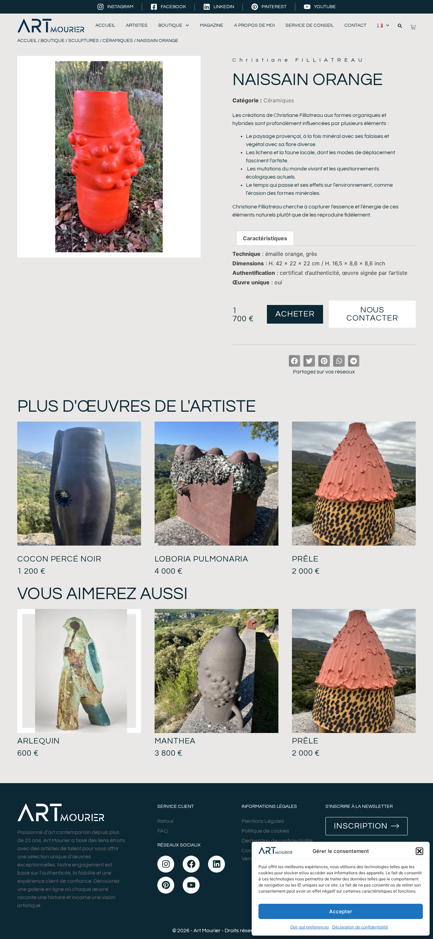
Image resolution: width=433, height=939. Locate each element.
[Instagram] (165, 864)
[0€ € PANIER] (413, 27)
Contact (355, 25)
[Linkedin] (216, 864)
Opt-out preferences (309, 927)
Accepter (340, 911)
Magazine (211, 25)
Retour (165, 821)
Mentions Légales (263, 821)
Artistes (136, 25)
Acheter (295, 314)
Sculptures (83, 40)
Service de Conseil (310, 25)
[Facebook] (191, 864)
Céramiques (117, 40)
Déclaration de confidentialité (360, 927)
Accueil (105, 25)
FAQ (162, 831)
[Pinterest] (165, 885)
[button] (419, 851)
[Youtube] (191, 885)
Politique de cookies (265, 831)
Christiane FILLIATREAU (298, 60)
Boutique (170, 25)
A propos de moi (254, 25)
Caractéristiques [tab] (265, 238)
